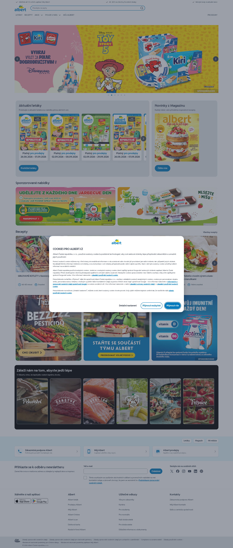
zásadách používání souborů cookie (105, 275)
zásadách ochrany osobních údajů (142, 284)
